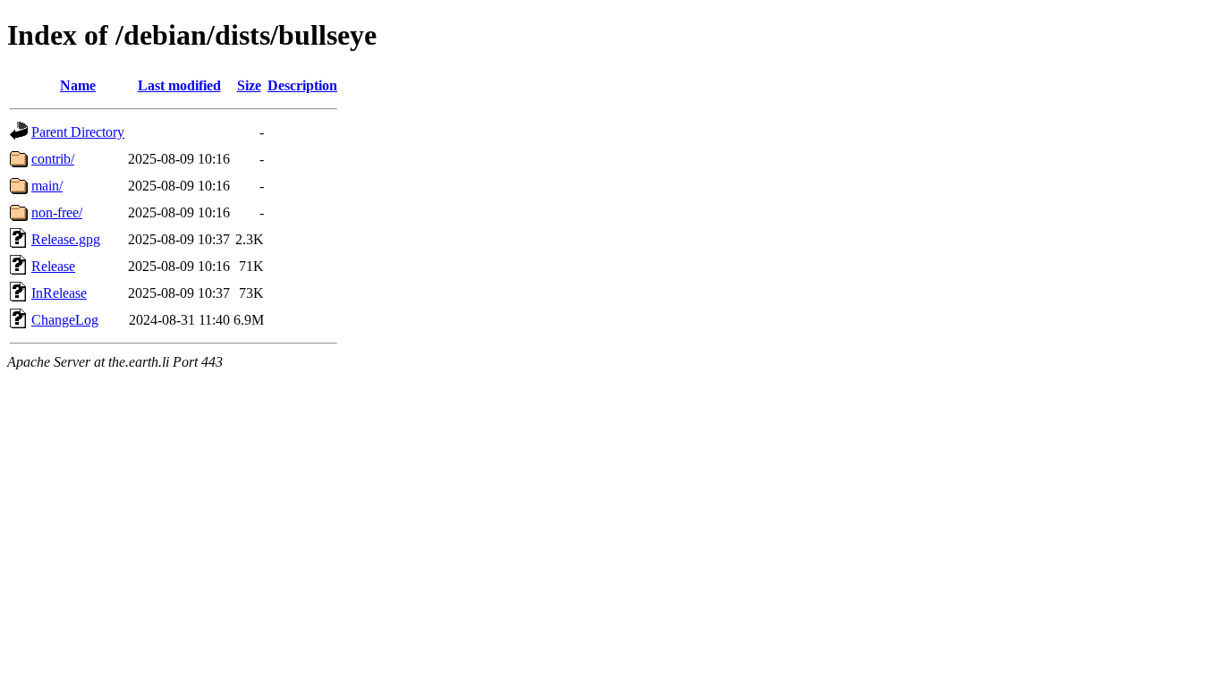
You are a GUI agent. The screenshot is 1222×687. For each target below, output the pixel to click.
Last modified (179, 85)
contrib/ (52, 158)
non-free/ (56, 212)
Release (53, 266)
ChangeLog (64, 319)
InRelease (59, 293)
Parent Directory (77, 132)
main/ (47, 185)
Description (302, 85)
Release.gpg (65, 239)
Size (249, 85)
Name (78, 85)
